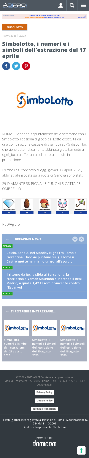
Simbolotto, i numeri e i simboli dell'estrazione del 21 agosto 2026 (16, 347)
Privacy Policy (44, 392)
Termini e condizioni (44, 408)
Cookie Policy (44, 400)
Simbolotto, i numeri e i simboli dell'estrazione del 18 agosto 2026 (72, 347)
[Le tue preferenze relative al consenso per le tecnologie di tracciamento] (81, 450)
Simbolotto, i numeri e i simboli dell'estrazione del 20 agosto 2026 (44, 347)
